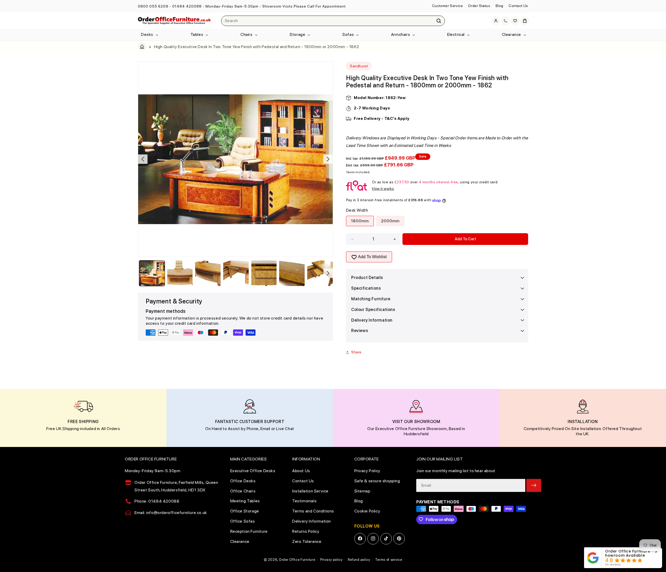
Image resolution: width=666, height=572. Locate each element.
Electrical (456, 34)
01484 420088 (187, 6)
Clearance (511, 34)
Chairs (246, 34)
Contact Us (518, 6)
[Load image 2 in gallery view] (180, 273)
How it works (383, 188)
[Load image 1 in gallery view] (152, 273)
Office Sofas (242, 520)
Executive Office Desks (253, 470)
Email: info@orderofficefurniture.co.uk (171, 512)
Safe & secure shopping (377, 480)
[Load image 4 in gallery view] (236, 273)
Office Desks (243, 480)
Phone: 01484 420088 (157, 501)
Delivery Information (311, 520)
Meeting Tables (245, 500)
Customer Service (447, 6)
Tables (196, 34)
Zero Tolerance (306, 541)
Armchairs (400, 34)
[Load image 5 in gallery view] (264, 273)
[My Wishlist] (515, 20)
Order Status (479, 6)
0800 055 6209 (153, 6)
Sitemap (362, 490)
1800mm (360, 221)
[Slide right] (328, 159)
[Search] (439, 21)
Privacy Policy (367, 470)
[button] (149, 35)
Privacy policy (331, 560)
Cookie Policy (367, 511)
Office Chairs (243, 490)
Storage (297, 34)
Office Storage (244, 511)
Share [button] (356, 352)
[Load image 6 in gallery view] (292, 273)
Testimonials (304, 500)
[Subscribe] (533, 485)
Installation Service (310, 490)
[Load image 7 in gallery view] (320, 273)
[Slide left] (143, 159)
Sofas (348, 34)
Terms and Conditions (313, 511)
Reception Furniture (249, 531)
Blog (499, 6)
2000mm (390, 221)
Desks (147, 34)
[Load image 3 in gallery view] (208, 273)
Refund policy (359, 560)
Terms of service (388, 560)
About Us (301, 470)
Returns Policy (305, 531)
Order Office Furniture (297, 560)
